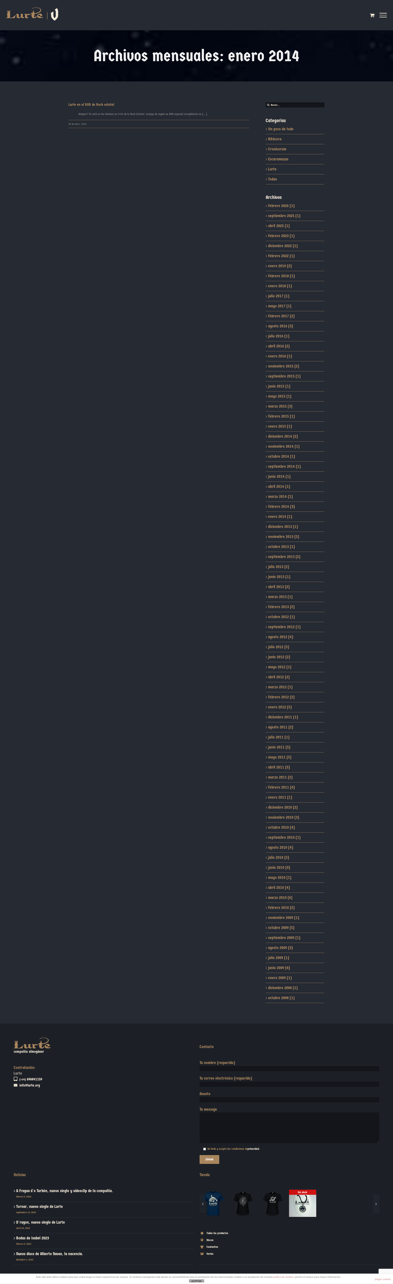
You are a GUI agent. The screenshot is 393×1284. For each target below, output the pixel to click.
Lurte (272, 169)
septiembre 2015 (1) (284, 376)
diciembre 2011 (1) (283, 717)
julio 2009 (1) (278, 957)
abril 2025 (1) (279, 225)
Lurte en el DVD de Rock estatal (91, 105)
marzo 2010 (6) (280, 897)
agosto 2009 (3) (280, 947)
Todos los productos (217, 1264)
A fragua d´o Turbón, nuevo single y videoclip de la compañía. (64, 1190)
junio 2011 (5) (279, 747)
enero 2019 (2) (280, 266)
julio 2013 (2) (278, 566)
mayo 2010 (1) (279, 877)
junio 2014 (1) (279, 476)
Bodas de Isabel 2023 (32, 1238)
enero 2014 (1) (280, 516)
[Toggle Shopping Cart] (372, 15)
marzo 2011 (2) (280, 777)
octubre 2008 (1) (281, 997)
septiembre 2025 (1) (284, 215)
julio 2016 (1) (278, 336)
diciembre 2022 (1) (283, 245)
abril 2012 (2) (279, 677)
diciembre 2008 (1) (283, 987)
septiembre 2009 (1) (284, 937)
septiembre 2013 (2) (284, 556)
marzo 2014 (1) (280, 496)
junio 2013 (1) (279, 576)
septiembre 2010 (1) (284, 837)
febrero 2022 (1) (281, 256)
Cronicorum (277, 149)
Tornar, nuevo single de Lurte (39, 1206)
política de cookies (283, 1277)
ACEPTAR (196, 1281)
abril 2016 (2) (279, 346)
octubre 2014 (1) (281, 456)
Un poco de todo (281, 129)
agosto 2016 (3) (280, 326)
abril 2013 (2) (279, 586)
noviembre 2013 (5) (283, 536)
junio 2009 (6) (279, 967)
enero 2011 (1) (280, 797)
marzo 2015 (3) (280, 406)
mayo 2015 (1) (279, 396)
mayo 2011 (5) (279, 757)
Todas (272, 179)
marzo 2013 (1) (280, 596)
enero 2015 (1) (280, 426)
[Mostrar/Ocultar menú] (383, 15)
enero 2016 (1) (280, 356)
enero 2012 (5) (280, 707)
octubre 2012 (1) (281, 616)
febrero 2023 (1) (281, 235)
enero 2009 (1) (280, 977)
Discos (210, 1271)
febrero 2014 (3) (281, 506)
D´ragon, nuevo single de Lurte (40, 1222)
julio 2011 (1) (278, 737)
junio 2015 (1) (279, 386)
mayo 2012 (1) (279, 667)
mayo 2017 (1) (279, 306)
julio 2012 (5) (278, 647)
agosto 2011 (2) (280, 727)
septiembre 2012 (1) (284, 627)
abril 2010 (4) (279, 887)
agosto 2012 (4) (280, 637)
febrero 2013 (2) (281, 606)
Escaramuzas (278, 159)
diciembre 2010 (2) (283, 807)
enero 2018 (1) (280, 286)
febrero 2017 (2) (281, 316)
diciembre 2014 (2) (283, 436)
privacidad (253, 1149)
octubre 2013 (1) (281, 546)
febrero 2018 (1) (281, 276)
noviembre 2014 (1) (283, 446)
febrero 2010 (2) (281, 907)
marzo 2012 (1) (280, 687)
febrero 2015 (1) (281, 416)
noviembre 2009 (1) (283, 917)
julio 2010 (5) (278, 857)
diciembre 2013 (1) (283, 526)
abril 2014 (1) (279, 486)
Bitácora (274, 139)
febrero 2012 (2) (281, 697)
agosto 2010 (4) (280, 847)
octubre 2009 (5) (281, 927)
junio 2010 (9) (279, 867)
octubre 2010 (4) (281, 827)
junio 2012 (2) (279, 657)
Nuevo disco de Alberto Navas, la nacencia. (49, 1253)
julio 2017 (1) (278, 296)
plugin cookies (383, 1279)
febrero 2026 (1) (281, 205)
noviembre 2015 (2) (283, 366)
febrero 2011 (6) (281, 787)
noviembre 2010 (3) (283, 817)
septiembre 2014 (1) (284, 466)
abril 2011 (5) (279, 767)
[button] (203, 1219)
